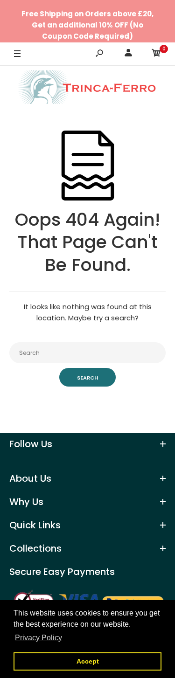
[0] (156, 54)
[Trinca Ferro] (88, 88)
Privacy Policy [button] (38, 638)
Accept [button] (88, 661)
